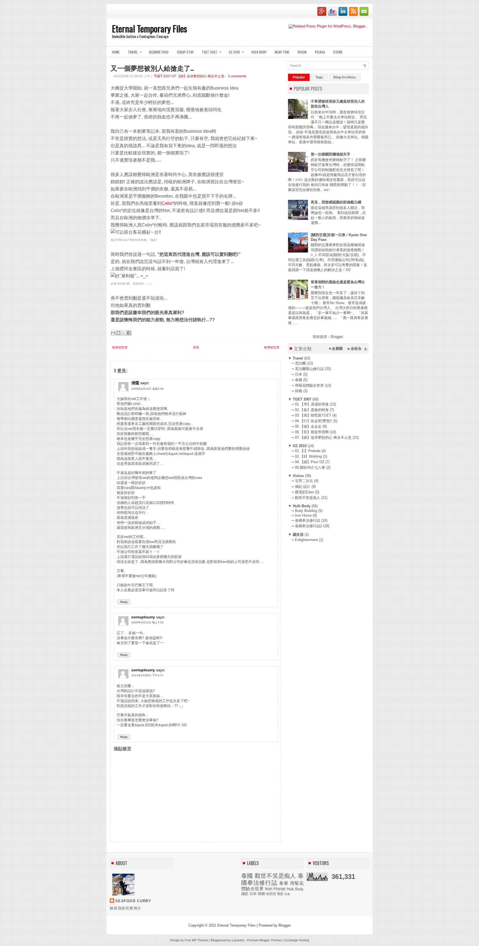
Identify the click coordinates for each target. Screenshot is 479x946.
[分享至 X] (123, 333)
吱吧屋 (271, 894)
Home (115, 52)
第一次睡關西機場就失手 (330, 154)
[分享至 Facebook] (129, 333)
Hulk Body (258, 52)
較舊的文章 (271, 347)
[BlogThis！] (118, 333)
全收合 (356, 348)
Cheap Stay (185, 52)
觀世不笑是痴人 (275, 876)
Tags (319, 77)
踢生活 (298, 534)
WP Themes (200, 940)
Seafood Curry (133, 901)
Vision (302, 52)
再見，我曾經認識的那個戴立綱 (336, 202)
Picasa (320, 52)
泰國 (247, 876)
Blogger (337, 337)
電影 (280, 894)
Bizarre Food (159, 52)
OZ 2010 (236, 51)
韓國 (261, 894)
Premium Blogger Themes (264, 940)
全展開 (337, 348)
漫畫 (287, 894)
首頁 (196, 347)
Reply (124, 601)
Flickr (337, 52)
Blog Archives (344, 77)
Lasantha (238, 940)
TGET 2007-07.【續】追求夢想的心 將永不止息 (189, 76)
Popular (299, 77)
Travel (134, 51)
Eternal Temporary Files (149, 28)
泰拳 (284, 883)
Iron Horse (275, 888)
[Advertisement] (329, 580)
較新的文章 (120, 347)
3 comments (237, 76)
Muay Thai (282, 52)
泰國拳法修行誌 (272, 879)
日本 (253, 894)
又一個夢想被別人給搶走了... (152, 67)
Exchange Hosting (296, 940)
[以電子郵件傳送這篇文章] (113, 333)
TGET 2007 (211, 51)
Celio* (168, 203)
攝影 (244, 894)
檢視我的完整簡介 (125, 908)
